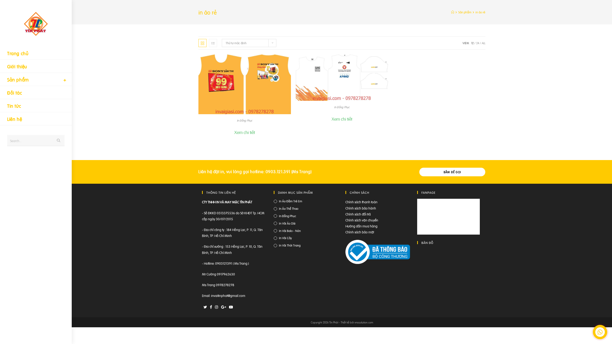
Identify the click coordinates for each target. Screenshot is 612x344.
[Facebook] (211, 306)
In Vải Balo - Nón (290, 231)
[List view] (213, 43)
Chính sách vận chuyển (361, 220)
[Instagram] (216, 306)
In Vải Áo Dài (287, 223)
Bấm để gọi (452, 172)
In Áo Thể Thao (288, 208)
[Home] (452, 12)
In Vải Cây (285, 238)
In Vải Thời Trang (290, 245)
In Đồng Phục (244, 120)
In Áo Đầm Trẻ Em (290, 201)
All (483, 43)
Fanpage (428, 192)
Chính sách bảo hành (360, 208)
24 (477, 43)
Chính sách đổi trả (358, 214)
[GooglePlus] (223, 306)
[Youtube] (231, 306)
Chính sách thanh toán (361, 201)
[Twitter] (205, 306)
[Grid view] (202, 43)
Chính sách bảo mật (359, 232)
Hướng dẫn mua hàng (361, 226)
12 (472, 43)
